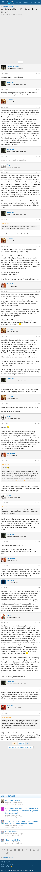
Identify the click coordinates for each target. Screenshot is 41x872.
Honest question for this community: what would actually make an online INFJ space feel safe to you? (22, 810)
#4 (39, 156)
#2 (39, 89)
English (7, 862)
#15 (39, 542)
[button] (39, 2)
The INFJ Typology (17, 802)
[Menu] (2, 2)
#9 (39, 337)
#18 (39, 622)
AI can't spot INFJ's (12, 840)
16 (10, 844)
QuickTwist (8, 802)
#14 (39, 503)
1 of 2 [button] (15, 743)
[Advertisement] (20, 38)
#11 (39, 404)
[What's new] (31, 2)
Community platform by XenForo (17, 870)
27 (10, 827)
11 (10, 836)
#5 (39, 172)
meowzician (8, 825)
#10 (39, 386)
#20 (39, 713)
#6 (39, 219)
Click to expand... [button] (21, 481)
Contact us (13, 865)
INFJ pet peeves (11, 832)
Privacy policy (33, 865)
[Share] (36, 74)
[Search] (35, 2)
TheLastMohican (7, 15)
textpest (7, 815)
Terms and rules (22, 865)
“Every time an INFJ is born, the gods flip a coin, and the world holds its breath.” (21, 822)
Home (7, 866)
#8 (39, 291)
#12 (39, 424)
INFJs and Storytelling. (14, 800)
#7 (39, 246)
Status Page (4, 865)
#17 (39, 588)
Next (20, 743)
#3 (39, 107)
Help (2, 866)
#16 (39, 566)
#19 (39, 689)
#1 (39, 74)
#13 (39, 460)
